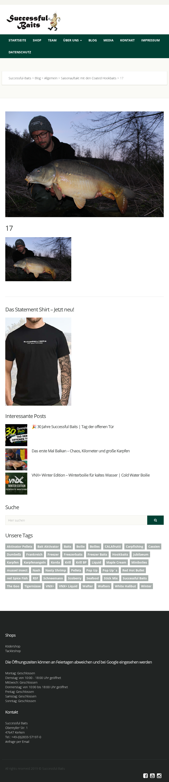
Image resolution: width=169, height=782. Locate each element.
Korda (55, 562)
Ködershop (12, 646)
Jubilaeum (141, 554)
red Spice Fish (17, 578)
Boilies (95, 546)
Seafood (92, 578)
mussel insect (17, 570)
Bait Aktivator (48, 546)
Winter (146, 586)
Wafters (104, 586)
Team (52, 40)
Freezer (53, 554)
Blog (92, 40)
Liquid (96, 562)
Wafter (88, 586)
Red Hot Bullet (133, 570)
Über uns (71, 40)
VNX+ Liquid (68, 586)
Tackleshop (13, 651)
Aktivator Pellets (19, 546)
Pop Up (91, 570)
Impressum (150, 40)
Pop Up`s (110, 570)
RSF (35, 578)
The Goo (13, 586)
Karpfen (13, 562)
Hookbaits (120, 554)
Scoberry (74, 578)
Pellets (76, 570)
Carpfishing (134, 546)
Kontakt (127, 40)
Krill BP (81, 562)
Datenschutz (20, 52)
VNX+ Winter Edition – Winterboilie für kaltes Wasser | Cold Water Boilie (91, 475)
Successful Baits (135, 578)
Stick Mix (111, 578)
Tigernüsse (32, 586)
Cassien (154, 546)
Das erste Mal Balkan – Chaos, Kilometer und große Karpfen (81, 450)
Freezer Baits (97, 554)
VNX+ (50, 586)
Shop (37, 40)
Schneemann (53, 578)
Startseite (17, 40)
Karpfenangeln (35, 562)
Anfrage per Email (17, 741)
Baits (67, 546)
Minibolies (139, 562)
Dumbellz (14, 554)
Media (108, 40)
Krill (68, 562)
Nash (36, 570)
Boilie (80, 546)
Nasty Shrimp (55, 570)
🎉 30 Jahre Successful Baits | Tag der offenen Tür (73, 426)
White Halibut (125, 586)
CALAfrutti (113, 546)
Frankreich (34, 554)
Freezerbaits (73, 554)
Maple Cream (116, 562)
